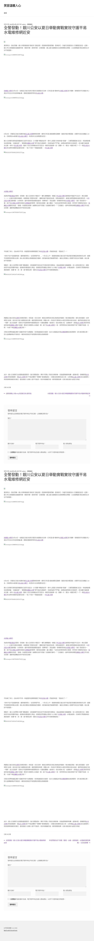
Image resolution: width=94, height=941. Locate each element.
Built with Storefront (10, 930)
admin (24, 24)
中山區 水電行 (61, 196)
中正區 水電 (44, 251)
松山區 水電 (29, 134)
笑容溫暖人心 (12, 5)
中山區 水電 (39, 93)
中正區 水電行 (42, 270)
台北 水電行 (80, 323)
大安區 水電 (15, 203)
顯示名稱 (11, 443)
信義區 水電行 (8, 91)
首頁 (5, 13)
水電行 (18, 318)
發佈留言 (29, 24)
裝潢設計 (13, 196)
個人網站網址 (67, 443)
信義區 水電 (30, 143)
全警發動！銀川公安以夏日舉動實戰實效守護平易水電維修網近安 (68, 394)
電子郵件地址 (40, 443)
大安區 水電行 (63, 91)
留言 (10, 418)
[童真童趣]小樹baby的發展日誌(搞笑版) (19, 393)
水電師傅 (64, 332)
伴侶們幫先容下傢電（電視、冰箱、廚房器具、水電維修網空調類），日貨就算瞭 (69, 841)
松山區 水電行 (23, 136)
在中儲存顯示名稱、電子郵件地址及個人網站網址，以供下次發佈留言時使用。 (38, 452)
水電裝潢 (28, 203)
